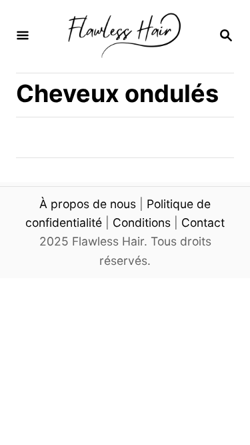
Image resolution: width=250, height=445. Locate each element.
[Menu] (22, 36)
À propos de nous (87, 204)
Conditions (142, 222)
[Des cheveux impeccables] (123, 36)
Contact (203, 222)
